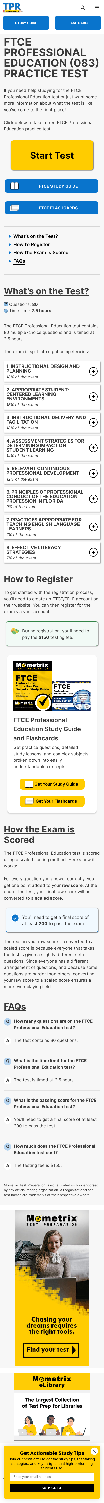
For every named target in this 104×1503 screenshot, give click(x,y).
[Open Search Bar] (82, 7)
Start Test (52, 155)
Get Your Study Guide (56, 784)
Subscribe (52, 1488)
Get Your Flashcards (56, 801)
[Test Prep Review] (13, 7)
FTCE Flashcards (58, 207)
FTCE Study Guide (58, 186)
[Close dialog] (94, 1451)
